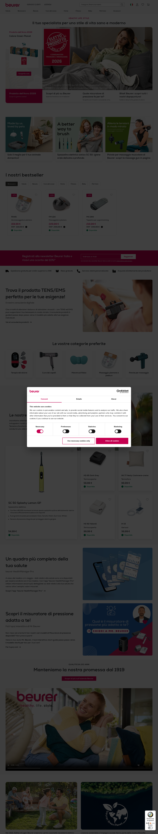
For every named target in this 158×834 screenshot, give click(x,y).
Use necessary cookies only (78, 441)
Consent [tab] (44, 399)
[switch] (66, 431)
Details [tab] (79, 399)
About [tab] (113, 399)
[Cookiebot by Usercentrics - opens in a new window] (118, 391)
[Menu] (154, 812)
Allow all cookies (112, 441)
